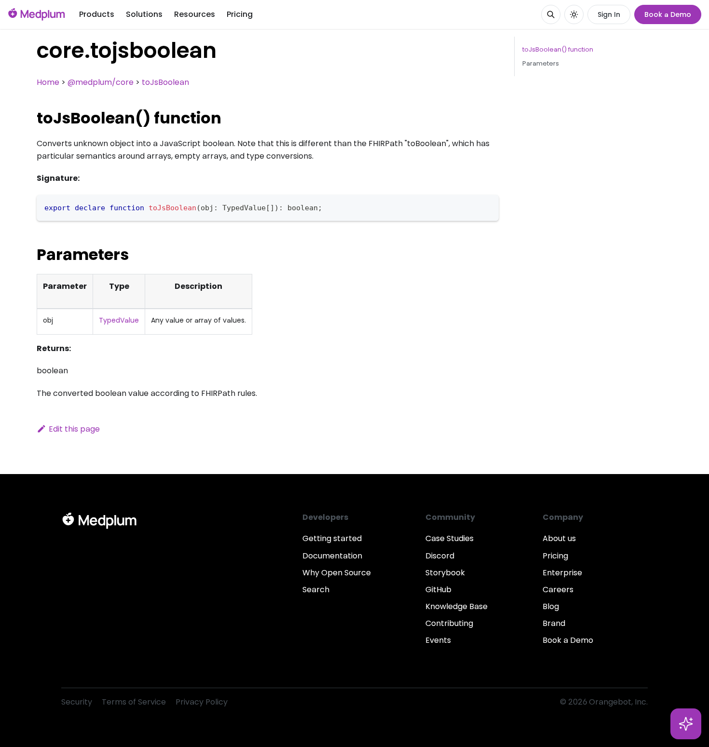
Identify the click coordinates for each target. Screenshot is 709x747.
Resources (194, 14)
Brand (554, 623)
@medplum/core (101, 82)
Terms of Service (134, 701)
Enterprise (562, 572)
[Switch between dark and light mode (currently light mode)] (574, 14)
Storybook (445, 572)
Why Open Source (336, 572)
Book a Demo (667, 14)
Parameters (540, 63)
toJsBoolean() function (557, 49)
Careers (558, 589)
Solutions (144, 14)
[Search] (550, 14)
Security (76, 701)
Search (315, 589)
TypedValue (119, 320)
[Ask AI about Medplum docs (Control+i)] (685, 723)
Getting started (332, 538)
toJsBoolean (165, 82)
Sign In (609, 14)
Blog (551, 606)
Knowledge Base (456, 606)
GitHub (438, 589)
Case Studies (449, 538)
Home (48, 82)
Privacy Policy (202, 701)
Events (438, 640)
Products (96, 14)
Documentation (332, 555)
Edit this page (74, 429)
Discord (439, 555)
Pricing (240, 14)
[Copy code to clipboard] (487, 207)
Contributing (449, 623)
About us (559, 538)
